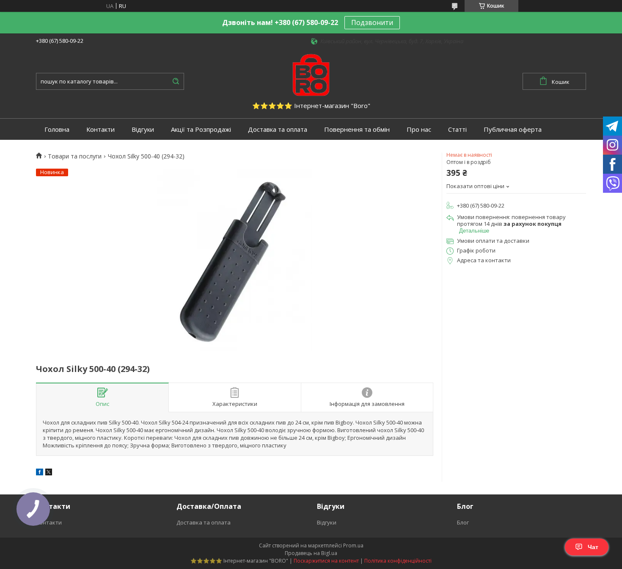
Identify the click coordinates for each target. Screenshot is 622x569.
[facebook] (39, 473)
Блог (463, 522)
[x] (48, 473)
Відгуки (143, 129)
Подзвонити (372, 22)
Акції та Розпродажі (201, 129)
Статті (457, 129)
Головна (56, 129)
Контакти (100, 129)
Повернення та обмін (357, 129)
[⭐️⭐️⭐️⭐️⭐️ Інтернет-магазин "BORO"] (311, 74)
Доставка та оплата (277, 129)
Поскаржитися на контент (326, 560)
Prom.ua (353, 545)
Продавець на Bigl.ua (311, 553)
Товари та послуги (75, 156)
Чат (593, 547)
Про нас (419, 129)
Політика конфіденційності (398, 560)
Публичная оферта (513, 129)
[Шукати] (175, 81)
